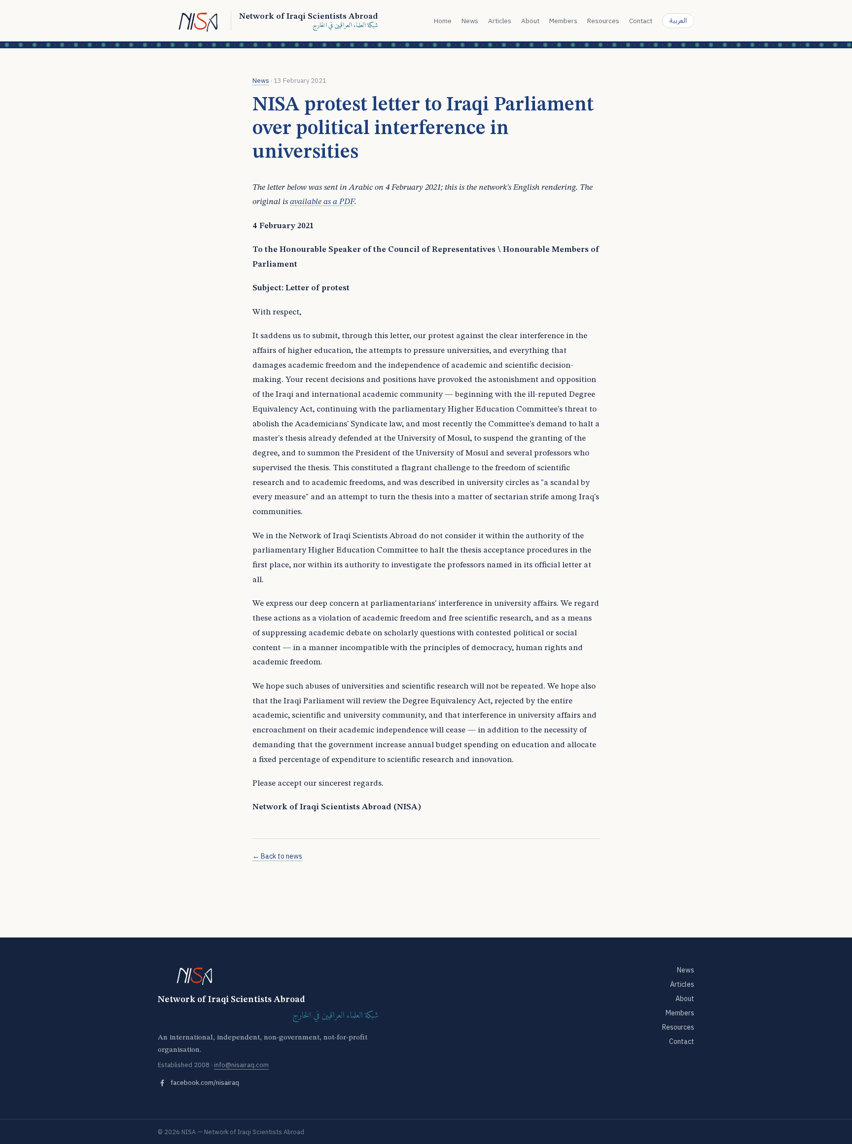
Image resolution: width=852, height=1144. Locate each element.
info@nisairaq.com (241, 1065)
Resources (603, 20)
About (530, 20)
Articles (499, 20)
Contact (640, 20)
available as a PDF (322, 202)
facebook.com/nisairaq (205, 1082)
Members (563, 20)
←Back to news (277, 856)
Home (443, 20)
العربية (678, 20)
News (470, 20)
